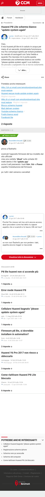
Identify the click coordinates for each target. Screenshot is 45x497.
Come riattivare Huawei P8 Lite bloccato (18, 460)
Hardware (19, 18)
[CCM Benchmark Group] (22, 483)
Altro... (24, 70)
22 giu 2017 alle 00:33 (16, 143)
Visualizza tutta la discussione (21, 257)
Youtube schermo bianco (12, 111)
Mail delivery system (10, 108)
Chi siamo (13, 470)
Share (6, 77)
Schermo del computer (12, 457)
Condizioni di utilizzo (26, 470)
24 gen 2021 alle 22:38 (29, 38)
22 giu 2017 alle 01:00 (20, 239)
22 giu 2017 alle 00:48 (16, 218)
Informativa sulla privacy (13, 473)
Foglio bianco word (9, 114)
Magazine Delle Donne (14, 476)
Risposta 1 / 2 (7, 130)
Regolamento (35, 473)
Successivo (37, 23)
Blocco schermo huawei (11, 105)
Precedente (8, 23)
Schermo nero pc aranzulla (13, 453)
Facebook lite (7, 117)
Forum (9, 18)
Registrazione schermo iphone (15, 450)
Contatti (26, 473)
